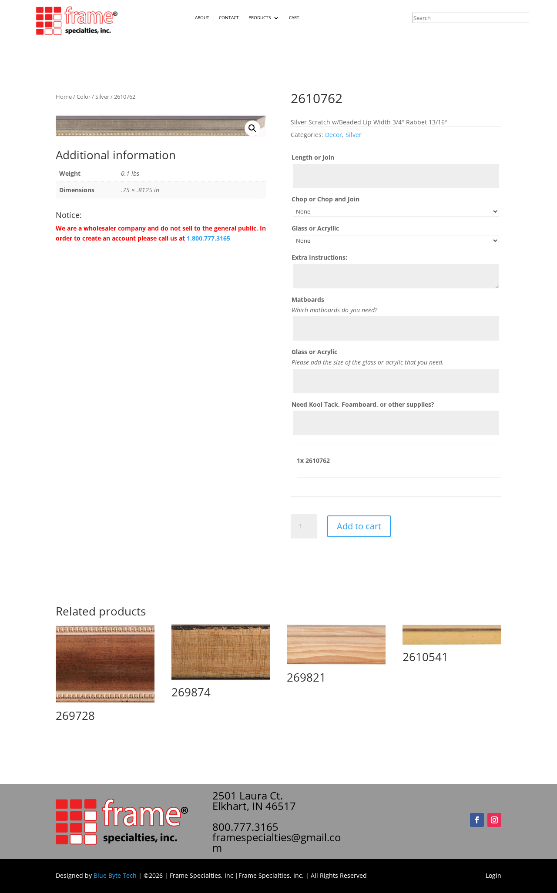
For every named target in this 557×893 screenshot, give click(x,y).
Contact (229, 17)
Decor (333, 134)
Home (64, 96)
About (202, 17)
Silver (102, 96)
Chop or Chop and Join (325, 199)
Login (493, 875)
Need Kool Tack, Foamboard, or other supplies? (363, 404)
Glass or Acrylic (314, 352)
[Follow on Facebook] (477, 820)
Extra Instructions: (319, 257)
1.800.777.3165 (208, 238)
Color (84, 96)
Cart (294, 17)
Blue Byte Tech (115, 875)
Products (259, 17)
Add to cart (359, 526)
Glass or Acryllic (315, 228)
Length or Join (313, 157)
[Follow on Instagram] (494, 820)
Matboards (308, 299)
